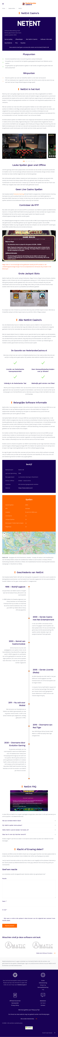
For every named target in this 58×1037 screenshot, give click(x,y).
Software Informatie (46, 39)
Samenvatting (8, 39)
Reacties (23, 43)
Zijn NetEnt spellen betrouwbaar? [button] (12, 825)
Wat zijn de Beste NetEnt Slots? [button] (11, 820)
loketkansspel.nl (22, 984)
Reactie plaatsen (9, 925)
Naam (4, 901)
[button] (3, 4)
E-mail (4, 910)
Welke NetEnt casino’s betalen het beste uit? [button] (15, 830)
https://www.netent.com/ (25, 488)
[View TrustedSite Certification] (29, 1028)
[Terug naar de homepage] (29, 4)
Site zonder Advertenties (27, 1018)
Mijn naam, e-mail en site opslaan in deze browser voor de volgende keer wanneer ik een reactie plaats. (28, 919)
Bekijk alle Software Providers (44, 953)
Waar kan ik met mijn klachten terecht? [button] (14, 834)
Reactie (4, 878)
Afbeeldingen (19, 39)
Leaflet (45, 553)
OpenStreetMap (52, 553)
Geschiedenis (8, 43)
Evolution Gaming (19, 194)
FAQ (16, 43)
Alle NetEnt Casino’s (31, 39)
